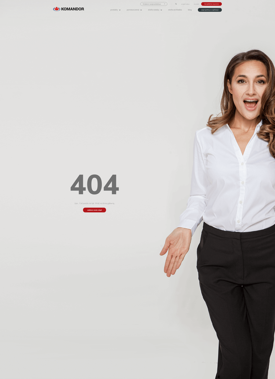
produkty (114, 10)
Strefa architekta (175, 10)
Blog (190, 10)
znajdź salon (185, 4)
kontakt (196, 4)
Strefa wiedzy (153, 10)
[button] (153, 4)
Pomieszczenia (133, 10)
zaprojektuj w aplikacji (209, 10)
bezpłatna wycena (211, 4)
